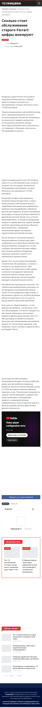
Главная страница (9, 9)
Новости (5, 39)
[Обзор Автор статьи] (21, 521)
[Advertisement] (21, 73)
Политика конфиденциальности (27, 701)
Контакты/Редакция (9, 701)
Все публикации (25, 703)
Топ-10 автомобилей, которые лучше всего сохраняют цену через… (24, 637)
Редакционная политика (11, 703)
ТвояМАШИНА (9, 694)
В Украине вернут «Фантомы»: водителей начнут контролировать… (24, 648)
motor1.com (14, 503)
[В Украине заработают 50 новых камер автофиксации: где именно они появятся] (6, 659)
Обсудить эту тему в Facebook (21, 497)
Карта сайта (35, 703)
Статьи (7, 548)
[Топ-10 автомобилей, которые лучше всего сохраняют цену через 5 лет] (12, 552)
